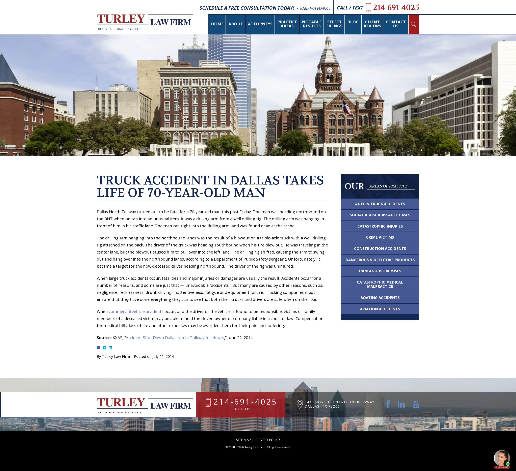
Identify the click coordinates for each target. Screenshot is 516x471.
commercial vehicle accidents (136, 311)
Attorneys (260, 24)
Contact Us (396, 24)
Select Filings (334, 24)
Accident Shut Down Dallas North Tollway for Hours (175, 337)
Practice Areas (287, 24)
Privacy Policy (267, 440)
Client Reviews (372, 24)
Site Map (243, 440)
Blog (353, 22)
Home (217, 24)
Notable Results (311, 24)
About (235, 24)
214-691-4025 (245, 402)
